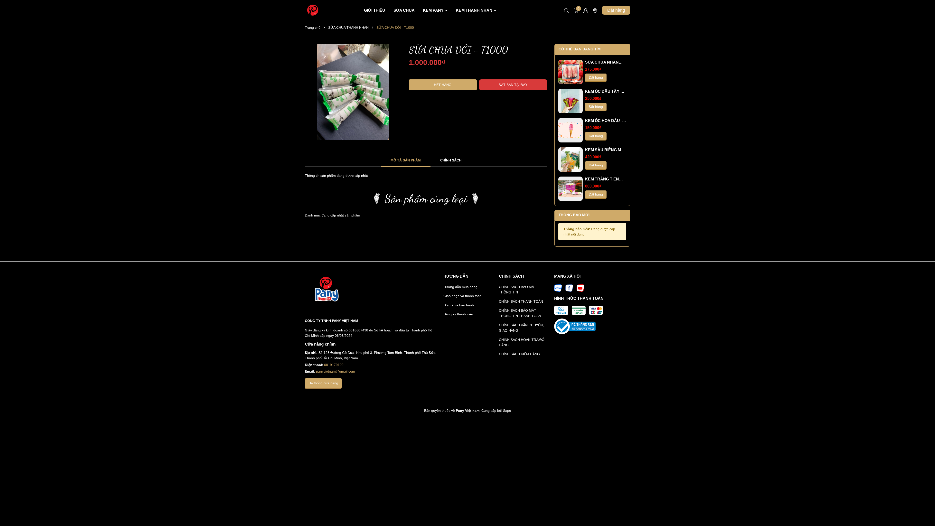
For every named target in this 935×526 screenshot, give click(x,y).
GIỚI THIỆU (374, 10)
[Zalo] (558, 288)
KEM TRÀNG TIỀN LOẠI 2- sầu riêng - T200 (602, 179)
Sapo (507, 411)
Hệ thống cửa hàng (323, 383)
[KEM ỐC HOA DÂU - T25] (570, 130)
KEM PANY (434, 10)
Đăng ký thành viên (458, 314)
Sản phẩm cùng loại (426, 198)
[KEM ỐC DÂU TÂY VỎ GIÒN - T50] (570, 101)
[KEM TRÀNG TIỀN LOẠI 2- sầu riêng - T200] (570, 189)
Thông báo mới (574, 215)
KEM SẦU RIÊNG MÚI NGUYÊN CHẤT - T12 (605, 150)
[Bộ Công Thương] (575, 326)
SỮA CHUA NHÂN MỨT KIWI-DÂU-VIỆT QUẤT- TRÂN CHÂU (604, 62)
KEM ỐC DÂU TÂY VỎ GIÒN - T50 (605, 91)
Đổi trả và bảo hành (458, 305)
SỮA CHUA (404, 10)
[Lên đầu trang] (925, 509)
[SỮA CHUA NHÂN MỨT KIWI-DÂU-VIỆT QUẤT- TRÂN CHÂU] (570, 72)
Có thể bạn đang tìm (580, 49)
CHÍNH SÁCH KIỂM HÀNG (519, 354)
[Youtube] (580, 288)
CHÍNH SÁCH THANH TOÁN (521, 301)
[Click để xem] (353, 92)
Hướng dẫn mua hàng (460, 287)
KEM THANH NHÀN (474, 10)
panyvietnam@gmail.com (335, 371)
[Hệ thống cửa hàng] (595, 12)
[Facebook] (569, 288)
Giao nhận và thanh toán (462, 296)
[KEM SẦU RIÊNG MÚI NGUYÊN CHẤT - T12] (570, 159)
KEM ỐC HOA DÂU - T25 (603, 121)
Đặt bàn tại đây (513, 85)
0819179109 (334, 365)
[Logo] (312, 10)
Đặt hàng (616, 10)
